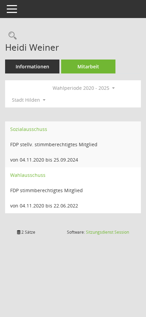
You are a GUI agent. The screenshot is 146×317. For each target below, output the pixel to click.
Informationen (32, 66)
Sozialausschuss (28, 129)
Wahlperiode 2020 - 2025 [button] (82, 88)
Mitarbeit (88, 66)
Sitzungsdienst (107, 232)
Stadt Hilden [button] (26, 100)
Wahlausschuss (27, 175)
